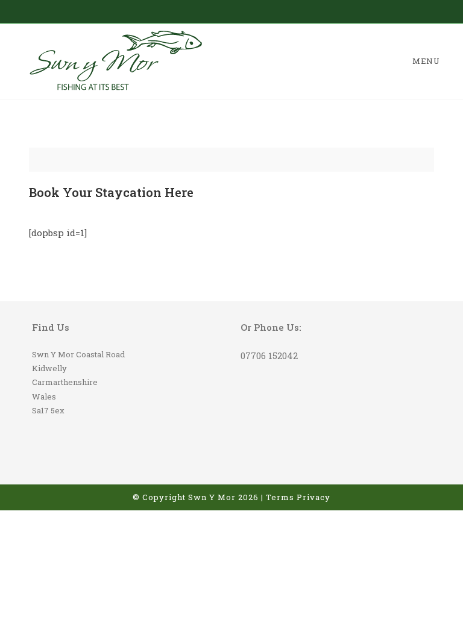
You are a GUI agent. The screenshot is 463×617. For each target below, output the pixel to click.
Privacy (313, 497)
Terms (280, 497)
